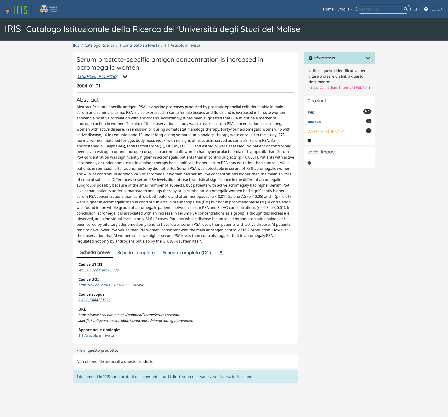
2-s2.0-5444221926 (94, 299)
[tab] (221, 252)
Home (328, 9)
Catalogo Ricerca (99, 45)
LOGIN (437, 9)
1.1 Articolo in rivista (182, 45)
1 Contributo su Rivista (139, 45)
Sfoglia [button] (343, 9)
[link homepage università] (53, 9)
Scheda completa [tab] (136, 252)
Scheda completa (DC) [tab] (187, 252)
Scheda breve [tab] (95, 252)
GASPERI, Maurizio (96, 76)
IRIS (76, 45)
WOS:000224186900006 (98, 270)
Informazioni (323, 58)
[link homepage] (17, 9)
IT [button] (416, 9)
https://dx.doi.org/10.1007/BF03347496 (111, 285)
